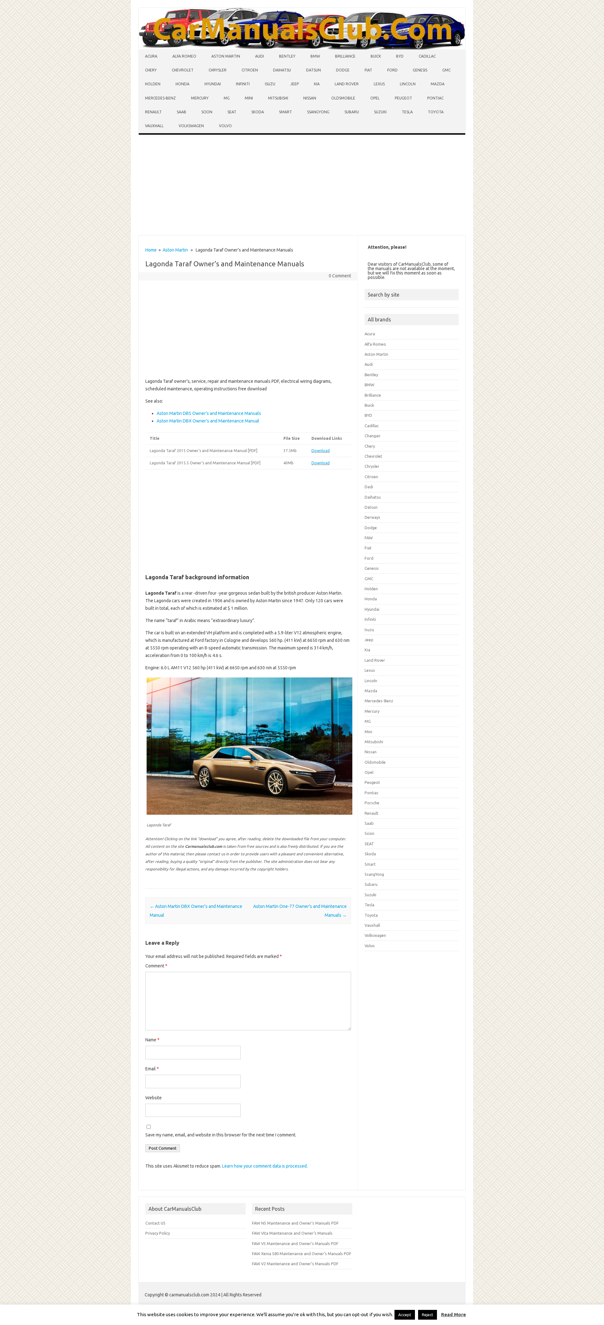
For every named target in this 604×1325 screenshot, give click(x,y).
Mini (249, 98)
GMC (446, 70)
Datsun (313, 70)
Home (151, 249)
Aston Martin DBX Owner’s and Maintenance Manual (208, 420)
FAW (369, 537)
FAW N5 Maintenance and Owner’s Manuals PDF (295, 1223)
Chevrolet (182, 70)
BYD (400, 56)
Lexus (379, 84)
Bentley (287, 56)
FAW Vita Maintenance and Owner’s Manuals (292, 1233)
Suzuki (380, 112)
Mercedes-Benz (160, 98)
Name (152, 1039)
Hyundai (212, 84)
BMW (315, 56)
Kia (317, 84)
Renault (153, 112)
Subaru (351, 112)
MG (227, 98)
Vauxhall (154, 126)
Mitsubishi (278, 98)
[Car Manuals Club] (302, 47)
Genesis (420, 70)
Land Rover (347, 84)
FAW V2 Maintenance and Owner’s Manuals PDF (295, 1263)
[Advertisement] (302, 186)
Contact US (155, 1223)
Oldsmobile (343, 98)
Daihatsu (282, 70)
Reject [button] (427, 1314)
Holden (152, 84)
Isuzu (270, 84)
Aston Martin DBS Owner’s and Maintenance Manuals (209, 413)
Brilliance (345, 56)
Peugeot (403, 98)
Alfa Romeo (184, 56)
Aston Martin (225, 56)
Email (152, 1068)
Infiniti (243, 84)
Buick (376, 56)
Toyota (436, 112)
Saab (181, 112)
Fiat (368, 70)
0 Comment (340, 275)
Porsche (372, 803)
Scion (206, 112)
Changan (372, 435)
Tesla (407, 112)
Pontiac (435, 98)
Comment (156, 965)
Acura (151, 56)
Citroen (250, 70)
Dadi (369, 486)
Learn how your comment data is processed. (265, 1166)
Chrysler (217, 70)
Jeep (294, 84)
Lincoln (408, 84)
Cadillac (427, 56)
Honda (182, 84)
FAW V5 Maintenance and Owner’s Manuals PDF (295, 1243)
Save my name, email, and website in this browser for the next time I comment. (220, 1134)
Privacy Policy (157, 1233)
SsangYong (318, 112)
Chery (151, 70)
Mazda (438, 84)
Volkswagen (191, 126)
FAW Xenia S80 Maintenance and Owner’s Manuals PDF (301, 1253)
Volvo (225, 126)
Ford (392, 70)
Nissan (309, 98)
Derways (372, 517)
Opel (375, 98)
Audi (259, 56)
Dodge (343, 70)
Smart (285, 112)
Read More (453, 1314)
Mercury (200, 98)
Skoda (257, 112)
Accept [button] (404, 1314)
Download (320, 451)
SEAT (231, 112)
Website (153, 1097)
